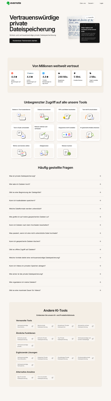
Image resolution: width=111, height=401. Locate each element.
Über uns (83, 3)
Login (101, 3)
